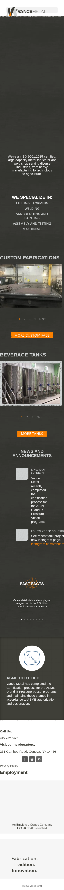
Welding (32, 209)
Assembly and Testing (32, 224)
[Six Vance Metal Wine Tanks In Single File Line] (31, 402)
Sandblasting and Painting (32, 216)
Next (42, 319)
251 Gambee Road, (14, 751)
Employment (14, 772)
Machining (32, 229)
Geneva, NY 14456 (42, 751)
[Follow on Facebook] (25, 759)
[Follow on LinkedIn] (39, 759)
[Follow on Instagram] (32, 759)
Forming (40, 203)
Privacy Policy (9, 765)
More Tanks (32, 433)
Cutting (23, 203)
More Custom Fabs (32, 335)
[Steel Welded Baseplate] (31, 306)
